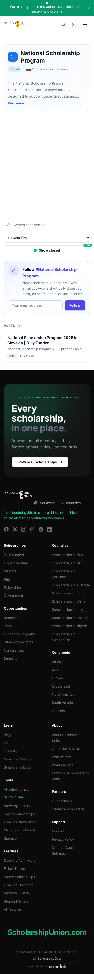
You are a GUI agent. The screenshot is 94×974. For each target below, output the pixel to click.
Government (13, 596)
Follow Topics (14, 869)
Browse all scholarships (37, 462)
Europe (57, 678)
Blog (7, 735)
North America (63, 694)
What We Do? (62, 765)
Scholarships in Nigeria (70, 626)
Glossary (10, 751)
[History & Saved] (63, 24)
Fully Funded (14, 555)
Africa (56, 662)
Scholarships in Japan (69, 593)
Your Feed (16, 797)
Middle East (61, 686)
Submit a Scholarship (68, 809)
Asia (55, 670)
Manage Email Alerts (20, 830)
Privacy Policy (63, 839)
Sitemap (10, 838)
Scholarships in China (68, 601)
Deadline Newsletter (20, 822)
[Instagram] (23, 529)
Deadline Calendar (18, 759)
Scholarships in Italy (67, 609)
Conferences (14, 650)
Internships (12, 618)
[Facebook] (6, 529)
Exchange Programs (20, 634)
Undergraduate (16, 563)
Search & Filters (16, 901)
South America (63, 703)
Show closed (64, 248)
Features (11, 851)
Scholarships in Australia (71, 585)
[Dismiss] (88, 8)
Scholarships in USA (67, 555)
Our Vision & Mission (67, 749)
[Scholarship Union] (15, 24)
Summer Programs (18, 642)
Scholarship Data (17, 767)
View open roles (45, 12)
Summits (10, 658)
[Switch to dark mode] (74, 24)
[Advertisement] (47, 165)
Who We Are (61, 757)
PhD (7, 579)
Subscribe (74, 962)
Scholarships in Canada (70, 618)
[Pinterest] (41, 529)
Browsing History (17, 806)
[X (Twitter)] (15, 529)
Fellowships (13, 587)
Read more (16, 103)
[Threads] (32, 529)
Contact (58, 831)
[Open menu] (85, 24)
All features (12, 909)
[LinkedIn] (49, 529)
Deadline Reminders (19, 860)
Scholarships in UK (66, 563)
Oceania (58, 711)
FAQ (7, 743)
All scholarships (16, 789)
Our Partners (62, 801)
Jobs (8, 626)
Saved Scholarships (19, 814)
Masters (10, 571)
